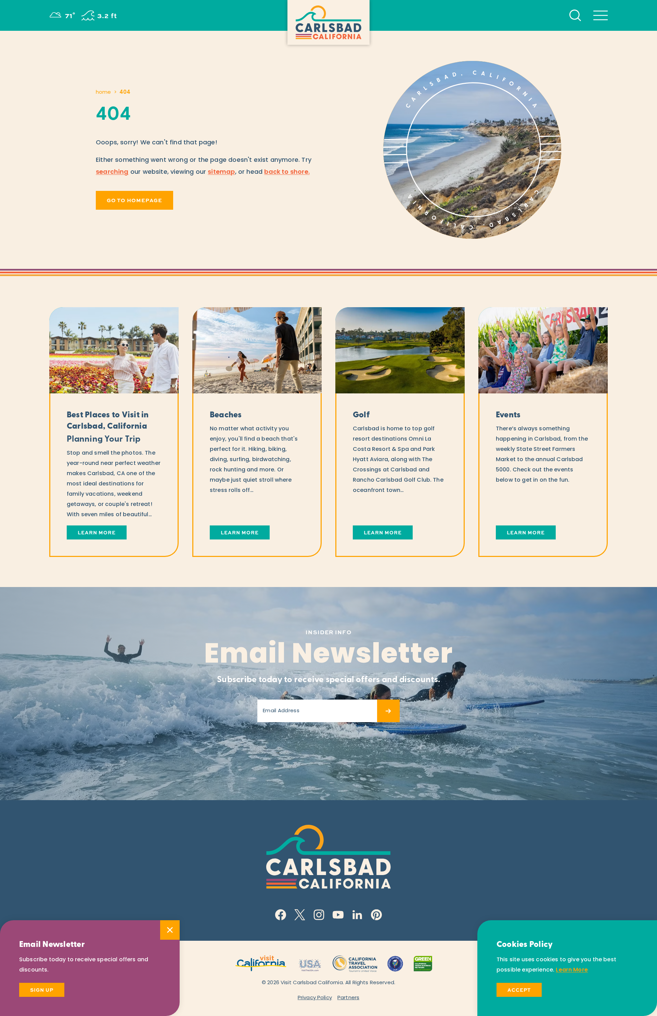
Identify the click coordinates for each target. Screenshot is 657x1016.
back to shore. (287, 172)
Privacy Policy (315, 998)
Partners (348, 998)
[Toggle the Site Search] (575, 15)
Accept (519, 990)
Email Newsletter (328, 655)
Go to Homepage (134, 200)
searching (112, 172)
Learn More (572, 970)
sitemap (221, 172)
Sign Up (41, 990)
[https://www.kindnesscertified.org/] (395, 963)
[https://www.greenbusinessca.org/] (423, 963)
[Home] (328, 22)
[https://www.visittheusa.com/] (309, 963)
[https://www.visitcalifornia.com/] (260, 963)
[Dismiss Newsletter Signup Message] (170, 930)
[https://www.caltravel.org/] (355, 963)
